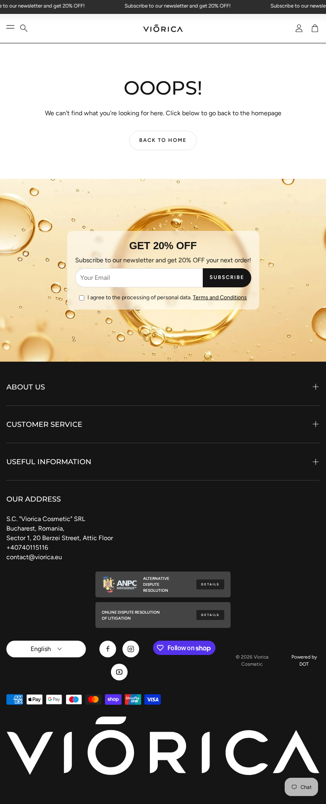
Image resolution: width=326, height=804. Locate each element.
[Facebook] (108, 649)
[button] (28, 28)
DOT (304, 664)
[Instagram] (131, 649)
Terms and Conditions (220, 297)
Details (210, 584)
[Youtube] (119, 672)
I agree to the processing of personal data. (167, 297)
